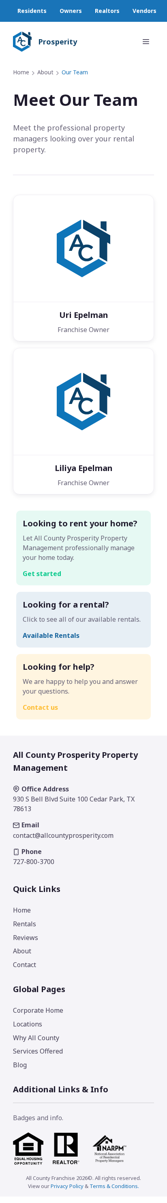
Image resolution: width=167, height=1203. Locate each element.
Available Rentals (51, 635)
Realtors (107, 11)
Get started (42, 573)
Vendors (144, 11)
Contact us (40, 707)
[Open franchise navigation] (146, 41)
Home (21, 72)
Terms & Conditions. (114, 1186)
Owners (71, 11)
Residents (32, 11)
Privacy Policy (67, 1186)
